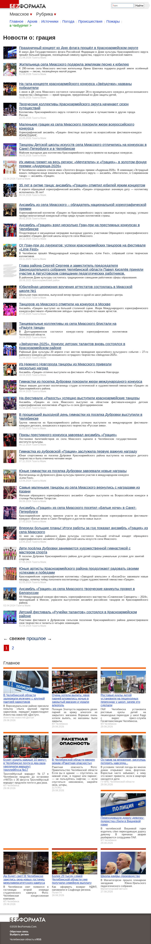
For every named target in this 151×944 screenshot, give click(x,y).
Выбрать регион (19, 934)
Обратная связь (19, 931)
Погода (68, 21)
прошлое (36, 638)
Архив (32, 21)
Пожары (113, 21)
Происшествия (90, 21)
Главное (16, 21)
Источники (49, 21)
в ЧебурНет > (21, 26)
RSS (38, 939)
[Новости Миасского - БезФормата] (23, 5)
